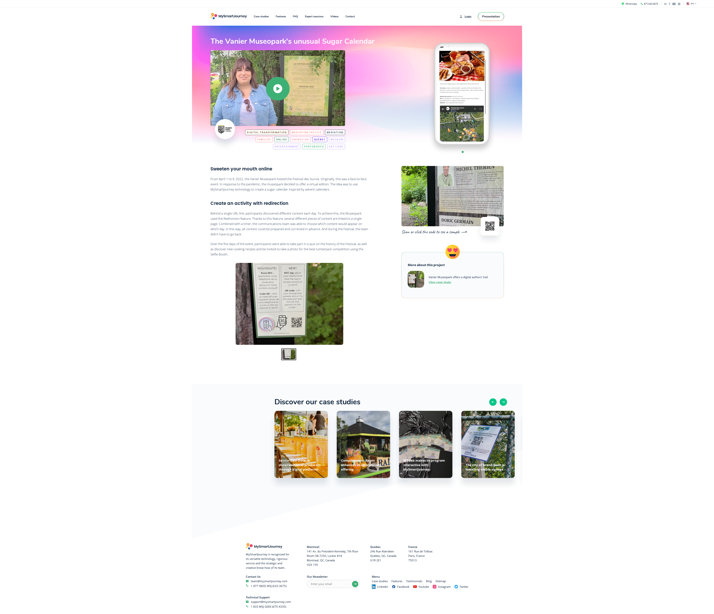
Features (281, 16)
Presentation (491, 17)
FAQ (295, 16)
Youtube (423, 587)
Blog (429, 581)
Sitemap (440, 581)
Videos (334, 16)
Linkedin (382, 587)
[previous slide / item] (426, 94)
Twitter (463, 587)
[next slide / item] (497, 94)
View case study (440, 282)
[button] (463, 152)
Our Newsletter (317, 576)
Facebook (403, 587)
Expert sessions (314, 16)
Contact (350, 16)
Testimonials (414, 581)
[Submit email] (355, 584)
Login (468, 16)
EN (692, 3)
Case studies (261, 16)
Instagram (444, 587)
